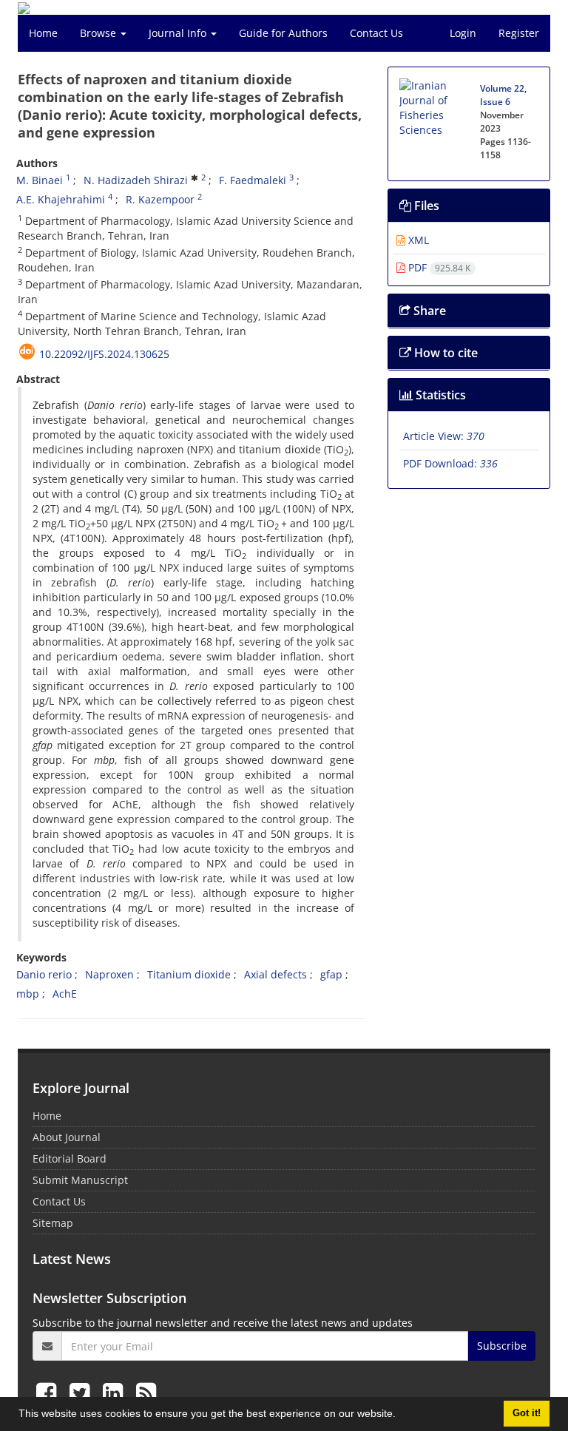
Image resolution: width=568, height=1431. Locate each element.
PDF (437, 267)
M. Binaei (39, 180)
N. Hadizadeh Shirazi (136, 180)
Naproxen (109, 974)
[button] (401, 1415)
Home (43, 33)
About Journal (67, 1137)
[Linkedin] (115, 1392)
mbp (27, 994)
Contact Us (376, 33)
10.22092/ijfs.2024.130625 (104, 354)
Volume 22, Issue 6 (503, 95)
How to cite (444, 353)
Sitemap (53, 1223)
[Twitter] (82, 1392)
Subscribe (502, 1346)
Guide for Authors (283, 33)
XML (417, 240)
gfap (331, 974)
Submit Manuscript (80, 1180)
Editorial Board (69, 1158)
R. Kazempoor (160, 199)
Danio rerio (44, 974)
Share (428, 310)
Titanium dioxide (189, 974)
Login (463, 33)
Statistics (439, 395)
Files (425, 205)
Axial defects (275, 974)
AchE (65, 994)
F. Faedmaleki (252, 180)
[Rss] (146, 1392)
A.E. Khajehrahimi (60, 199)
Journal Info (179, 33)
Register (518, 33)
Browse (99, 33)
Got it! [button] (527, 1413)
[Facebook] (49, 1392)
